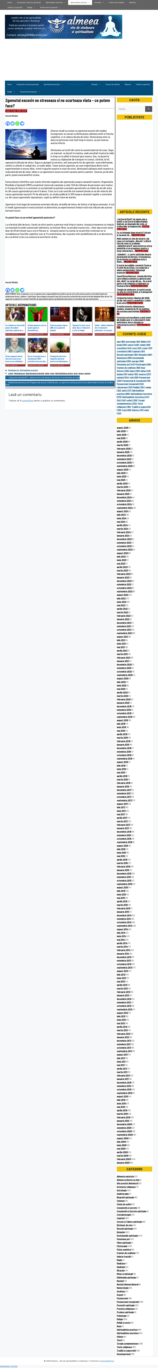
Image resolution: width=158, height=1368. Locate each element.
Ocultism (121, 1291)
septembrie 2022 (124, 591)
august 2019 (122, 720)
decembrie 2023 (124, 539)
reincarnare (125, 387)
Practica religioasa (125, 1308)
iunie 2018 (121, 769)
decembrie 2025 (124, 455)
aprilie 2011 (122, 1068)
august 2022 (122, 594)
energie (137, 361)
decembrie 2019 (124, 706)
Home (9, 2)
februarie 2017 (123, 824)
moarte (145, 374)
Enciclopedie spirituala (127, 1235)
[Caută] (148, 109)
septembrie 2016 (124, 842)
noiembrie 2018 (124, 751)
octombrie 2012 (124, 1005)
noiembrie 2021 (124, 626)
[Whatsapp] (17, 122)
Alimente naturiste (125, 1176)
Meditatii (121, 1267)
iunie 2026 (121, 434)
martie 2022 (122, 612)
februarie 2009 (124, 1159)
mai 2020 (121, 688)
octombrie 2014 (124, 922)
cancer (133, 344)
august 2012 (122, 1012)
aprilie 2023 (122, 567)
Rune (119, 1326)
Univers (138, 410)
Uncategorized (123, 1354)
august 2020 (122, 678)
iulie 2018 (121, 765)
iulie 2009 (121, 1141)
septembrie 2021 (124, 633)
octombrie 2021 (124, 629)
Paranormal (122, 1298)
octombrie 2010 (124, 1089)
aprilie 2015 (122, 901)
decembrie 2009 (124, 1124)
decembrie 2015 (124, 873)
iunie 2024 (121, 518)
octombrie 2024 (124, 504)
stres (76, 373)
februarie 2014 (123, 950)
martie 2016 (122, 863)
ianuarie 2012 (123, 1037)
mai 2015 (121, 897)
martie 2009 (122, 1155)
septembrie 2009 (125, 1134)
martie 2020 (122, 695)
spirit (126, 390)
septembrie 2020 (125, 675)
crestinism (124, 351)
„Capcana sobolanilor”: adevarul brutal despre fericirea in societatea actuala (44, 377)
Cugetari (138, 351)
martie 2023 (122, 570)
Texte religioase (124, 1347)
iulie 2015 (121, 890)
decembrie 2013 (124, 957)
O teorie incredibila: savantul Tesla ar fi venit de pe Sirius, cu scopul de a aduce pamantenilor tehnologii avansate (134, 269)
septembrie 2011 (124, 1051)
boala (122, 344)
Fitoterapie (143, 364)
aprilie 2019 (122, 734)
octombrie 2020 (124, 671)
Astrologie (133, 341)
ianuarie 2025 (123, 493)
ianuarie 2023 (123, 577)
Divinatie (98, 2)
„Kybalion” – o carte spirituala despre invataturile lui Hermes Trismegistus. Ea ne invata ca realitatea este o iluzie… (134, 258)
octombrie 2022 (124, 588)
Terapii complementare (127, 1343)
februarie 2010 (123, 1117)
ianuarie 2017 (123, 828)
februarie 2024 (124, 532)
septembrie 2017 (124, 800)
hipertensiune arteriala (35, 373)
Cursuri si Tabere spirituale (129, 1221)
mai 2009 (121, 1148)
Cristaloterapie (124, 1214)
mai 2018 (121, 772)
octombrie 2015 (124, 880)
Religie (29, 7)
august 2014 (122, 929)
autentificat (27, 400)
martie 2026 (122, 445)
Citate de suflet (124, 1204)
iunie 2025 (121, 476)
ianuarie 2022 (123, 619)
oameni (123, 377)
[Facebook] (8, 122)
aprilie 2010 (122, 1110)
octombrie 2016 (124, 838)
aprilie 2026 (122, 441)
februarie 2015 (123, 908)
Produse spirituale (125, 1312)
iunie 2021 (121, 643)
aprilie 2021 (122, 650)
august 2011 (122, 1054)
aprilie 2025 (122, 483)
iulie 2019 (121, 723)
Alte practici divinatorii (127, 1183)
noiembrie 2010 (124, 1086)
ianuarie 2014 (123, 953)
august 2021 (122, 636)
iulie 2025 (121, 473)
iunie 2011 (121, 1061)
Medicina (132, 2)
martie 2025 (122, 486)
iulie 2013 (121, 974)
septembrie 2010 (124, 1093)
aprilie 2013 (122, 984)
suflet (132, 400)
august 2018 (122, 762)
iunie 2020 (121, 685)
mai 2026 (121, 438)
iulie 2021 (121, 640)
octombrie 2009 (124, 1131)
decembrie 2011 (124, 1040)
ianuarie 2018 (123, 786)
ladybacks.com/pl (8, 1366)
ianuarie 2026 (123, 452)
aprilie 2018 (122, 776)
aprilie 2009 (122, 1152)
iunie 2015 (121, 894)
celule (145, 344)
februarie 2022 (123, 615)
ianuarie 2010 (123, 1120)
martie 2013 (122, 988)
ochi (133, 377)
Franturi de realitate (116, 2)
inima (145, 371)
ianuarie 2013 (123, 995)
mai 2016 (121, 856)
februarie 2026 (123, 448)
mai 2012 (121, 1023)
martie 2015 (122, 904)
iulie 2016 (121, 849)
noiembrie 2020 (124, 668)
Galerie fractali (124, 1256)
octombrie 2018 (124, 755)
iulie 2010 (121, 1099)
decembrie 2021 (124, 622)
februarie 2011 (123, 1075)
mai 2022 (121, 605)
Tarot (119, 1340)
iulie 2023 (121, 556)
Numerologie (122, 1287)
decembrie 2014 (124, 915)
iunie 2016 (121, 852)
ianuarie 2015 (123, 911)
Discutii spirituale (127, 354)
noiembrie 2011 (123, 1044)
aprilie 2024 (122, 525)
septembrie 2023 (124, 549)
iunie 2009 (121, 1145)
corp (136, 348)
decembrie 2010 (124, 1082)
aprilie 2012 (122, 1026)
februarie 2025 (123, 490)
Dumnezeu (124, 357)
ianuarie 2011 (122, 1079)
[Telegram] (22, 122)
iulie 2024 (121, 514)
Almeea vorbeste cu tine (128, 1179)
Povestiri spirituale (126, 1305)
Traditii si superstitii (14, 7)
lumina (122, 374)
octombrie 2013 (124, 964)
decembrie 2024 (124, 497)
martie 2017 (122, 821)
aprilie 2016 (122, 859)
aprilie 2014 (122, 943)
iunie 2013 (121, 978)
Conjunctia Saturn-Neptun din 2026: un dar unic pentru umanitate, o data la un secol (133, 300)
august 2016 (122, 845)
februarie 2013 (123, 991)
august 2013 (122, 971)
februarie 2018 (123, 782)
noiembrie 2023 (124, 542)
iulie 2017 (121, 807)
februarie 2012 (123, 1033)
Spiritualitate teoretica (54, 2)
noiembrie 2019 (124, 709)
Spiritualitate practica (79, 2)
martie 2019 (122, 737)
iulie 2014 (121, 932)
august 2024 (122, 511)
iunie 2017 (121, 810)
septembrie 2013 (124, 967)
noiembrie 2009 (124, 1127)
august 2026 (122, 427)
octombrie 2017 (124, 796)
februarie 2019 (123, 741)
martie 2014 (122, 946)
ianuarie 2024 (123, 535)
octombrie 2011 (124, 1047)
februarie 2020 (124, 699)
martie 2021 (122, 654)
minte (47, 373)
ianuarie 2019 (123, 744)
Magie (119, 1260)
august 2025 (122, 469)
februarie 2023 (123, 573)
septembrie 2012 (124, 1009)
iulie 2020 (121, 682)
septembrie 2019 (124, 716)
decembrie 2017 (124, 790)
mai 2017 (121, 814)
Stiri (121, 400)
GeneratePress (107, 1361)
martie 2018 (122, 779)
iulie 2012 (121, 1016)
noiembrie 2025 (124, 459)
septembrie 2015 (124, 884)
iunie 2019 (121, 727)
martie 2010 (122, 1113)
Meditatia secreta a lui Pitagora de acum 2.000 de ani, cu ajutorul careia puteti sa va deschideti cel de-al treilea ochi (59, 383)
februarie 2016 (123, 866)
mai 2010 (121, 1106)
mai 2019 (121, 730)
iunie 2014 (121, 936)
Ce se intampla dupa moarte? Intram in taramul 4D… (134, 233)
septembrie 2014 (124, 925)
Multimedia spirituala (126, 1277)
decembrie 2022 (124, 580)
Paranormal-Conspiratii (49, 7)
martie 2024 (122, 528)
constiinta (124, 348)
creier (10, 373)
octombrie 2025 (124, 462)
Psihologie (121, 1315)
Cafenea (120, 1200)
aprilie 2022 (122, 608)
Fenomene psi (13, 370)
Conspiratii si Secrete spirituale (29, 2)
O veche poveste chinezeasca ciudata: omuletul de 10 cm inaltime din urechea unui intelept (133, 309)
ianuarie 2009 (123, 1162)
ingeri (135, 371)
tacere (81, 373)
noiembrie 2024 (124, 500)
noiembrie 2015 (124, 877)
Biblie (146, 341)
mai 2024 (121, 521)
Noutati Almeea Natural (127, 1284)
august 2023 (122, 553)
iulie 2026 (121, 431)
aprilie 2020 (122, 692)
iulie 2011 (121, 1058)
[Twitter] (12, 122)
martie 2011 (122, 1072)
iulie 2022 (121, 598)
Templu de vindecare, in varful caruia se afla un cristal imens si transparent (134, 290)
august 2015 (122, 887)
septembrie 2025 (124, 466)
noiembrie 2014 (124, 918)
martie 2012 (122, 1030)
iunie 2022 (121, 601)
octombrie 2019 (124, 713)
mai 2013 (121, 981)
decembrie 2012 (124, 999)
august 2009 (122, 1138)
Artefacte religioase (126, 1186)
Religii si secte (123, 1322)
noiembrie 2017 (124, 793)
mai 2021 (121, 647)
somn (52, 373)
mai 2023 (121, 563)
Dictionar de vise (124, 1225)
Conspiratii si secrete (127, 1207)
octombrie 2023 (124, 546)
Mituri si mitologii (125, 1273)
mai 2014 (121, 939)
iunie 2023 (121, 560)
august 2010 (122, 1096)
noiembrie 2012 (124, 1002)
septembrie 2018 (124, 758)
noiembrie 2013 (124, 960)
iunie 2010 (121, 1103)
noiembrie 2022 (124, 584)
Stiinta (120, 1336)
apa (121, 341)
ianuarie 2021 (123, 661)
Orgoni (120, 1294)
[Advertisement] (79, 62)
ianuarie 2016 (123, 870)
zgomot (87, 373)
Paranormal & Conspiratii (136, 380)
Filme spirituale (124, 1242)
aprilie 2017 (122, 817)
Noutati (120, 1280)
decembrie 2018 (124, 748)
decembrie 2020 (124, 664)
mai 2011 (120, 1065)
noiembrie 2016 (124, 835)
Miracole (121, 1270)
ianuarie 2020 (123, 702)
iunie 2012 (121, 1019)
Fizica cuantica (124, 1249)
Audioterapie (123, 1193)
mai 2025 (121, 479)
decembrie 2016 (124, 831)
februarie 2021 (123, 657)
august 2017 (122, 803)
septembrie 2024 (125, 507)
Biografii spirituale (125, 1197)
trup (126, 410)
